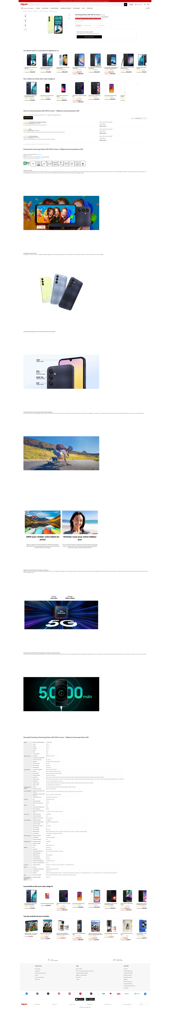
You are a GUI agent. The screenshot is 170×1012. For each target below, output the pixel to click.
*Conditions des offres (128, 973)
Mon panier (37, 970)
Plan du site (78, 977)
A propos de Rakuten (128, 983)
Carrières (126, 968)
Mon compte (37, 968)
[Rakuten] (24, 4)
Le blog (77, 979)
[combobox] (76, 4)
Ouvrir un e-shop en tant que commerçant (84, 970)
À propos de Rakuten (127, 1004)
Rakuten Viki (89, 1004)
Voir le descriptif (104, 16)
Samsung (39, 154)
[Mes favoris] (144, 4)
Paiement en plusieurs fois (40, 973)
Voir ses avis (31, 123)
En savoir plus (41, 158)
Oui (100, 123)
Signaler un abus (102, 126)
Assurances (126, 987)
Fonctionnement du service (129, 985)
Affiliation (126, 979)
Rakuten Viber (72, 1004)
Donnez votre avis (28, 117)
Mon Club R (37, 979)
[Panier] (148, 4)
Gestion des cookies (128, 977)
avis (82, 21)
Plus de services (107, 1004)
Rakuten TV (54, 1004)
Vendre (36, 975)
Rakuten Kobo (37, 1004)
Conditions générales (128, 970)
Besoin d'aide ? (79, 968)
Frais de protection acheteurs (82, 973)
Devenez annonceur (128, 981)
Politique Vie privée (128, 975)
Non (104, 123)
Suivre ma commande (39, 977)
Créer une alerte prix (89, 36)
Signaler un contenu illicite (81, 975)
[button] (106, 1)
